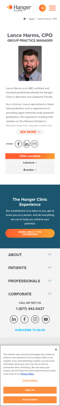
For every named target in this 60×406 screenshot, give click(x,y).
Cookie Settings (30, 380)
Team (31, 18)
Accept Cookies (30, 399)
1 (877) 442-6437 (30, 309)
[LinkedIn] (26, 144)
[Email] (34, 144)
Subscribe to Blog (30, 330)
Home (25, 18)
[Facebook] (18, 144)
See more (28, 132)
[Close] (56, 349)
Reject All (30, 390)
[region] (30, 375)
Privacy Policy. (27, 374)
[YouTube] (46, 319)
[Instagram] (35, 319)
